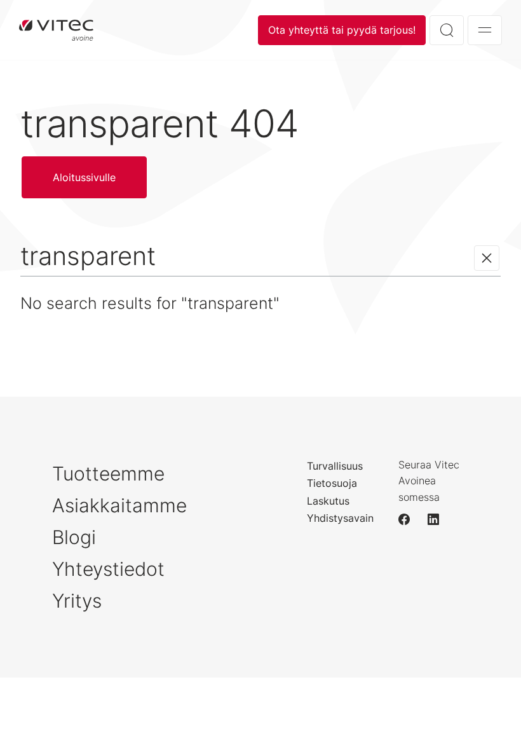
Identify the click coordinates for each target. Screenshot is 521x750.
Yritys (77, 600)
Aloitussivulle (56, 30)
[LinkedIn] (439, 519)
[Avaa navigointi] (485, 30)
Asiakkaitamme (119, 505)
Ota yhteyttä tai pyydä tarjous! (342, 30)
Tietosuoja (332, 483)
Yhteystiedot (108, 568)
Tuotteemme (108, 473)
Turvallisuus (335, 466)
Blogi (74, 537)
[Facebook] (409, 519)
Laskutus (328, 500)
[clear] (486, 258)
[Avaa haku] (447, 30)
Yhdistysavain (340, 518)
